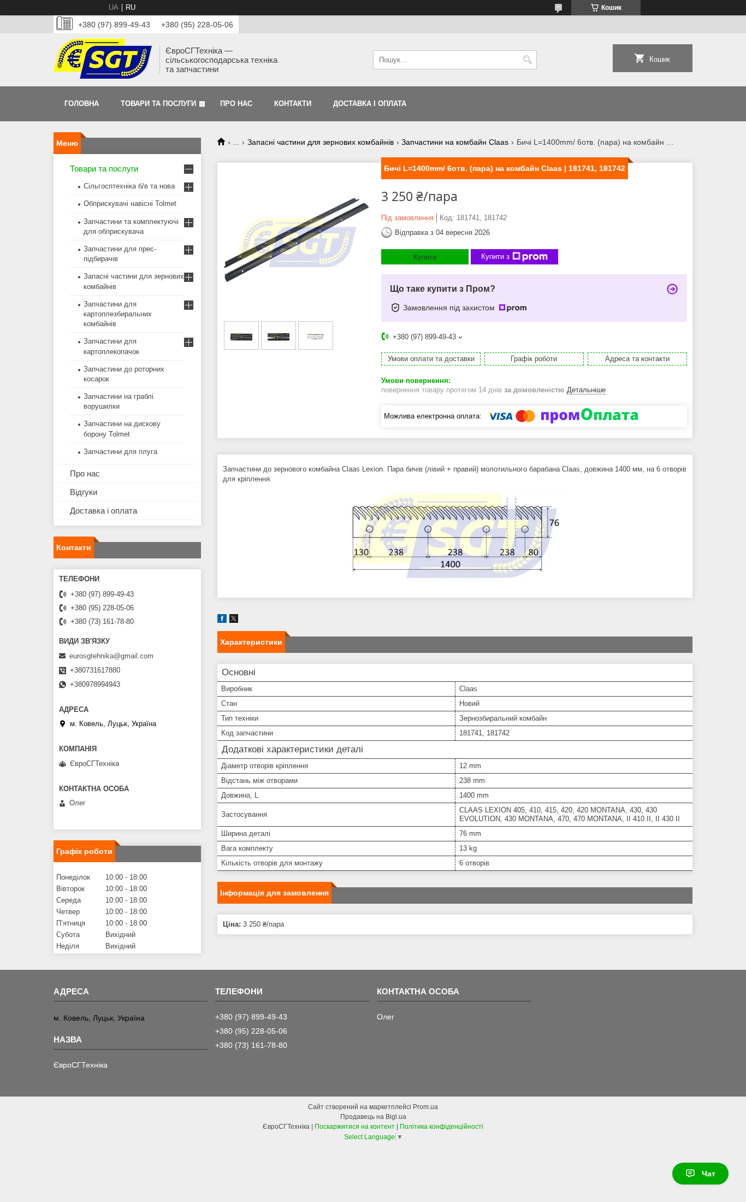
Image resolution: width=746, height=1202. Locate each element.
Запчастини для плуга (120, 451)
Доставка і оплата (369, 103)
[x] (233, 620)
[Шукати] (527, 59)
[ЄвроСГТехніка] (103, 60)
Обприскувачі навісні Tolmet (130, 203)
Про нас (236, 103)
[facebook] (222, 620)
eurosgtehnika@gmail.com (111, 656)
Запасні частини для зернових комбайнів (320, 142)
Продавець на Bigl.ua (373, 1117)
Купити (424, 257)
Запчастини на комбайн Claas (454, 142)
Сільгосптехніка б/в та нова (129, 186)
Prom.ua (425, 1107)
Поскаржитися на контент (355, 1126)
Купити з (495, 256)
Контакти (292, 103)
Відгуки (83, 492)
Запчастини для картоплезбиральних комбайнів (118, 314)
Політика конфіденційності (441, 1126)
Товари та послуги (158, 103)
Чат (708, 1173)
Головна (81, 103)
